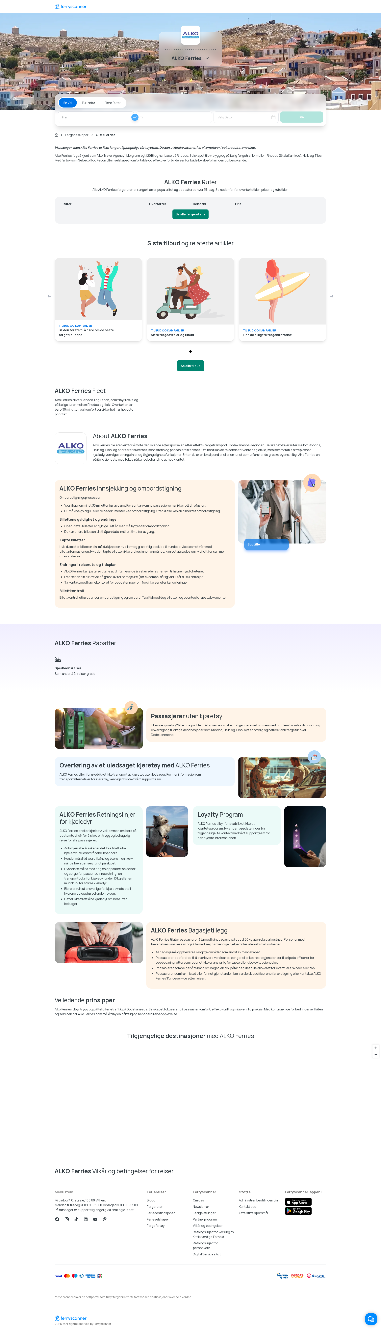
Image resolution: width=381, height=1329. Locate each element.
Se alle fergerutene (190, 214)
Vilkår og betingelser (208, 1225)
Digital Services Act (207, 1254)
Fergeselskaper (77, 135)
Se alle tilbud (190, 366)
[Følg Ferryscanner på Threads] (104, 1219)
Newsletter (201, 1206)
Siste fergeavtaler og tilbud (172, 335)
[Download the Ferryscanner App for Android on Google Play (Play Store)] (298, 1211)
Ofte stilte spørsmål (253, 1213)
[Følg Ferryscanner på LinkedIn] (85, 1219)
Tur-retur (88, 103)
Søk (301, 117)
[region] (190, 1097)
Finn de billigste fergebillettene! (267, 335)
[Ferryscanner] (71, 6)
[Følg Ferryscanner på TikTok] (76, 1219)
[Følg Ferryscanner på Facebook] (57, 1219)
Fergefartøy (156, 1225)
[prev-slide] (49, 296)
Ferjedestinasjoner (161, 1213)
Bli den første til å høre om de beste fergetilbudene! (86, 332)
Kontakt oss (247, 1206)
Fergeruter (155, 1206)
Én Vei (68, 103)
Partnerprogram (205, 1219)
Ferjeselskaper (158, 1219)
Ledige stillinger (204, 1213)
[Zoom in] (375, 1048)
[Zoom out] (375, 1054)
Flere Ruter (113, 103)
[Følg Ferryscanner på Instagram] (66, 1219)
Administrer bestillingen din (258, 1200)
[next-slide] (331, 296)
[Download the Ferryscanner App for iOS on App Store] (298, 1202)
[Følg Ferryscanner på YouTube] (95, 1219)
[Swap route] (135, 117)
